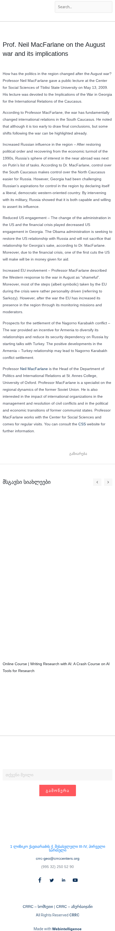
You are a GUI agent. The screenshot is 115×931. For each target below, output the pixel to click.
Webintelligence (67, 929)
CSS (82, 424)
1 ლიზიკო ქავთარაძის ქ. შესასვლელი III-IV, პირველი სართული (57, 848)
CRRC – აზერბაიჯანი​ (74, 906)
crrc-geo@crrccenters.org (57, 858)
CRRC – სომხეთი (38, 906)
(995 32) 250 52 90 (57, 867)
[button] (94, 454)
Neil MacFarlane (34, 369)
